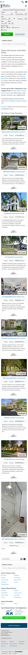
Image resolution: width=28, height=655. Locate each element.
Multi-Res (4, 30)
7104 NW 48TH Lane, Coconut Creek (14, 459)
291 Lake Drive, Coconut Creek (14, 257)
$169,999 (21, 292)
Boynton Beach (17, 579)
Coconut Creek (4, 579)
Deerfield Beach (5, 584)
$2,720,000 (21, 374)
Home (3, 27)
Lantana (16, 582)
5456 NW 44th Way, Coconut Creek (14, 418)
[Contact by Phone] (23, 1)
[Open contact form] (26, 1)
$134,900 (21, 535)
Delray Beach (17, 577)
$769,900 (21, 455)
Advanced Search (20, 34)
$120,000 (21, 127)
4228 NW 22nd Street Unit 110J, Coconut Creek (14, 338)
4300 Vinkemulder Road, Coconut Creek (14, 378)
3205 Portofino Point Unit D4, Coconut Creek (14, 132)
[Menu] (26, 6)
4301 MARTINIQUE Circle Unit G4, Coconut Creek (14, 297)
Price (2, 16)
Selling (15, 603)
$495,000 (21, 209)
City (16, 12)
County (3, 12)
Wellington (16, 575)
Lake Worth (4, 582)
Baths (9, 21)
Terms (10, 653)
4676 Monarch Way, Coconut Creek (14, 213)
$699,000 (21, 413)
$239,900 (21, 334)
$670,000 (21, 253)
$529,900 (21, 167)
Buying (2, 603)
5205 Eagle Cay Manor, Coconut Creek (14, 171)
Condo (9, 27)
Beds (2, 21)
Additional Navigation (14, 625)
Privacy (15, 653)
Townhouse (16, 27)
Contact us (4, 107)
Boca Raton (4, 575)
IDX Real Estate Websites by (7, 651)
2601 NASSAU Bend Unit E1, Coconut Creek (14, 539)
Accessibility (4, 653)
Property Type (4, 26)
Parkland (3, 577)
